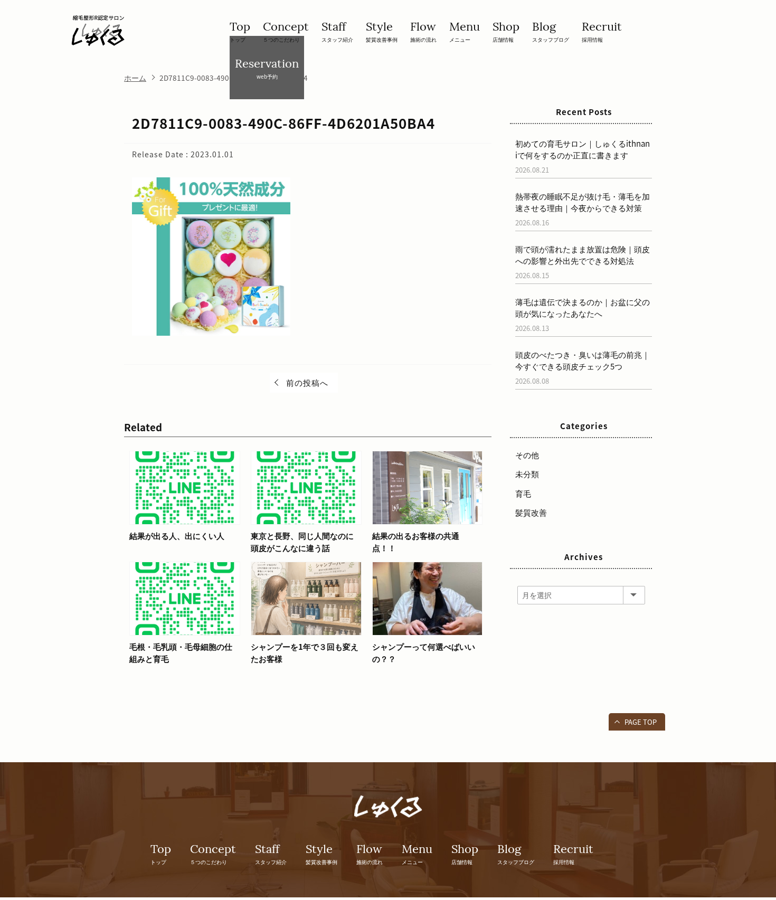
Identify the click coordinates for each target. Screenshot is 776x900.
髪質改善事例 (382, 31)
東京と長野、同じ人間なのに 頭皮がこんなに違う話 (302, 542)
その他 (527, 455)
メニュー (464, 31)
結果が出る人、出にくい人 (176, 536)
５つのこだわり (286, 31)
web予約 (267, 68)
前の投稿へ (307, 383)
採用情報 (602, 31)
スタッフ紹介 (337, 31)
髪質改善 (531, 512)
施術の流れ (423, 31)
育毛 (523, 493)
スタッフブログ (550, 31)
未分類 (527, 474)
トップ (240, 31)
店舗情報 (506, 31)
